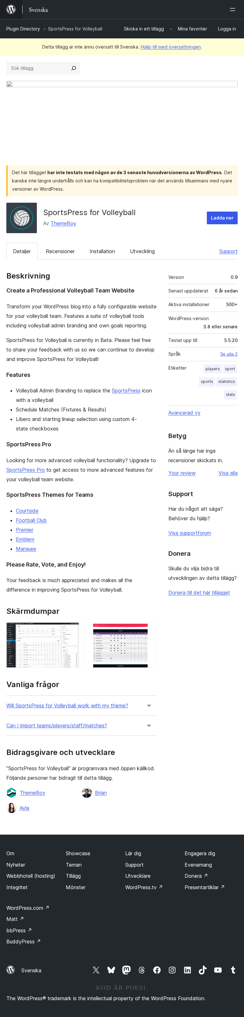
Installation (102, 251)
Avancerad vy (184, 413)
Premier (24, 530)
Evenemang (198, 865)
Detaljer (22, 251)
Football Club (31, 520)
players (213, 368)
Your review (182, 473)
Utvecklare (138, 876)
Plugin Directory (23, 28)
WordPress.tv (144, 887)
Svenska (31, 970)
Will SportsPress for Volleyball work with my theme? (67, 706)
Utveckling (142, 251)
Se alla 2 (229, 354)
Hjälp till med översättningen (171, 46)
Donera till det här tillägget (199, 592)
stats (230, 394)
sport (230, 368)
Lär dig (133, 853)
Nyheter (15, 865)
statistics (226, 381)
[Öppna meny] (234, 9)
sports (207, 381)
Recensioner (60, 251)
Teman (74, 865)
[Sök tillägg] (73, 68)
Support (228, 251)
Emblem (25, 539)
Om (10, 853)
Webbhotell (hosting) (30, 876)
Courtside (27, 511)
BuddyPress (23, 941)
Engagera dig (200, 853)
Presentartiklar (205, 887)
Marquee (26, 549)
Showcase (78, 853)
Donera (196, 876)
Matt (15, 919)
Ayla (24, 808)
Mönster (75, 887)
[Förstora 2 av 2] (148, 631)
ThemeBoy (63, 223)
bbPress (19, 930)
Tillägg (73, 876)
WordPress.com (28, 908)
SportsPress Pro (25, 470)
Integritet (17, 887)
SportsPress (126, 390)
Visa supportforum (189, 533)
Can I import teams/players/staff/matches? (56, 726)
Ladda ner (222, 217)
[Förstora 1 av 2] (70, 631)
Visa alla (228, 473)
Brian (101, 793)
